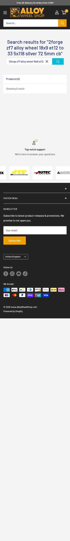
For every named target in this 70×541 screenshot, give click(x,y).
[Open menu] (5, 12)
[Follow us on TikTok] (25, 273)
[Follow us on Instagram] (12, 273)
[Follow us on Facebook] (5, 273)
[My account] (57, 12)
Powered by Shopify (13, 311)
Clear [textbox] (47, 61)
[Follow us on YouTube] (18, 273)
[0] (64, 12)
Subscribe (14, 240)
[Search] (62, 23)
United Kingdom (13, 256)
